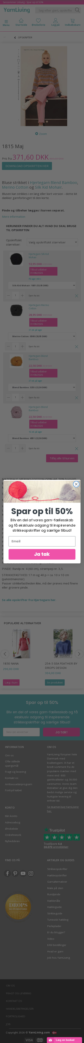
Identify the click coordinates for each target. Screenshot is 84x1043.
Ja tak (42, 554)
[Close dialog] (76, 484)
